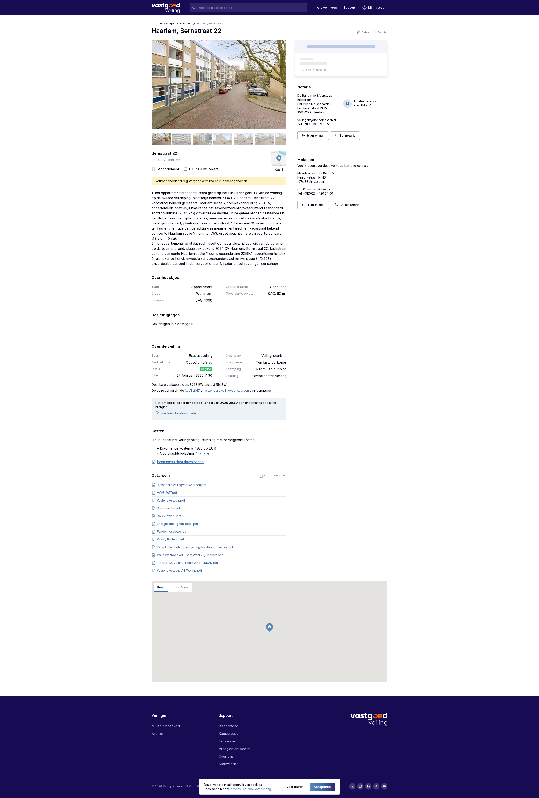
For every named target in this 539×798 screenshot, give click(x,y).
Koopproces (228, 733)
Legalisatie (227, 741)
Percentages (204, 453)
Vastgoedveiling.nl (163, 23)
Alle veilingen (327, 7)
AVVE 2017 (192, 390)
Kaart (161, 587)
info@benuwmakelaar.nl (313, 189)
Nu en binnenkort (166, 726)
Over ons (226, 756)
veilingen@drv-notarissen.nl (316, 120)
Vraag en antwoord (234, 749)
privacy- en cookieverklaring (251, 789)
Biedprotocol (229, 726)
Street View (180, 587)
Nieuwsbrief (228, 764)
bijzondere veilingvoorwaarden (227, 390)
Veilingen (185, 23)
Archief (157, 733)
